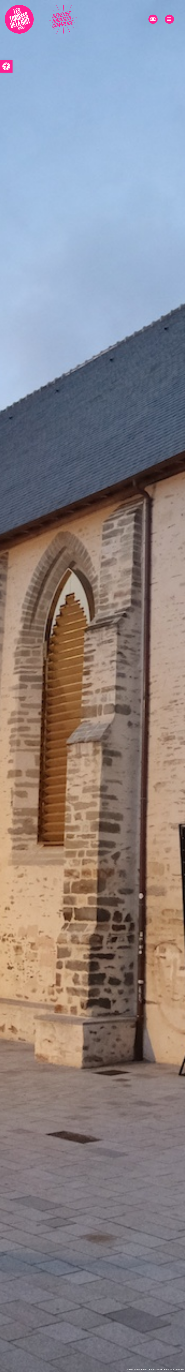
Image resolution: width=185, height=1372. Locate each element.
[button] (6, 66)
